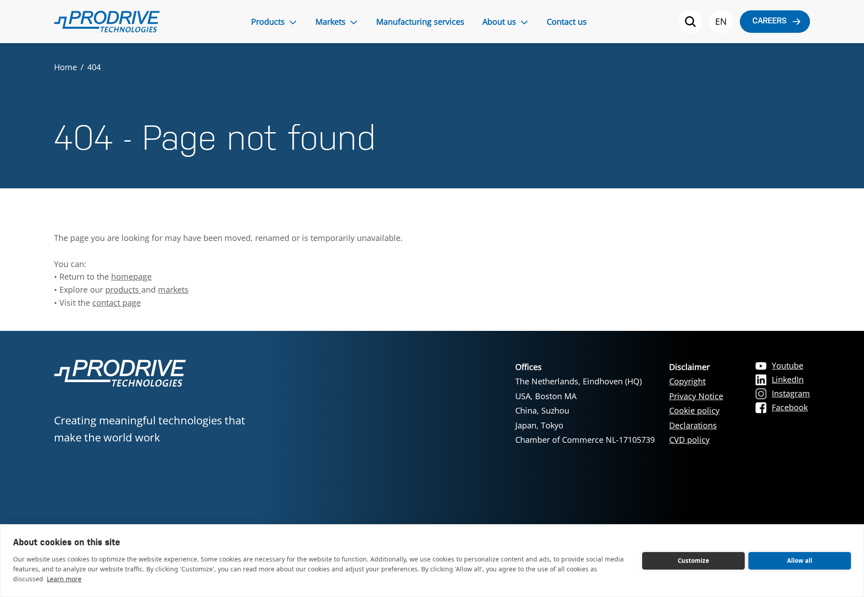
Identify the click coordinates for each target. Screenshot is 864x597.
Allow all (800, 561)
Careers (769, 21)
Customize (693, 561)
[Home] (107, 21)
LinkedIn (788, 379)
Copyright (687, 381)
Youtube (787, 365)
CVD (678, 439)
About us (499, 21)
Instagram (791, 393)
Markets (330, 21)
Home (65, 67)
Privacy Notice (696, 396)
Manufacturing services (420, 21)
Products (268, 21)
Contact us (567, 21)
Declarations (693, 425)
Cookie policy (694, 410)
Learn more (64, 579)
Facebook (790, 407)
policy (698, 439)
